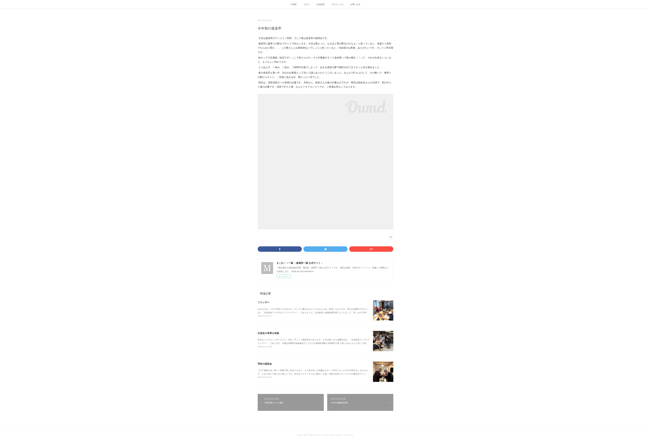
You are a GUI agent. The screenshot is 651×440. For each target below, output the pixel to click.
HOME (294, 4)
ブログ (306, 4)
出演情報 (320, 4)
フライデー (264, 302)
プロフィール (337, 4)
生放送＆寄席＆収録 (268, 333)
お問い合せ (355, 4)
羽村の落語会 (265, 363)
